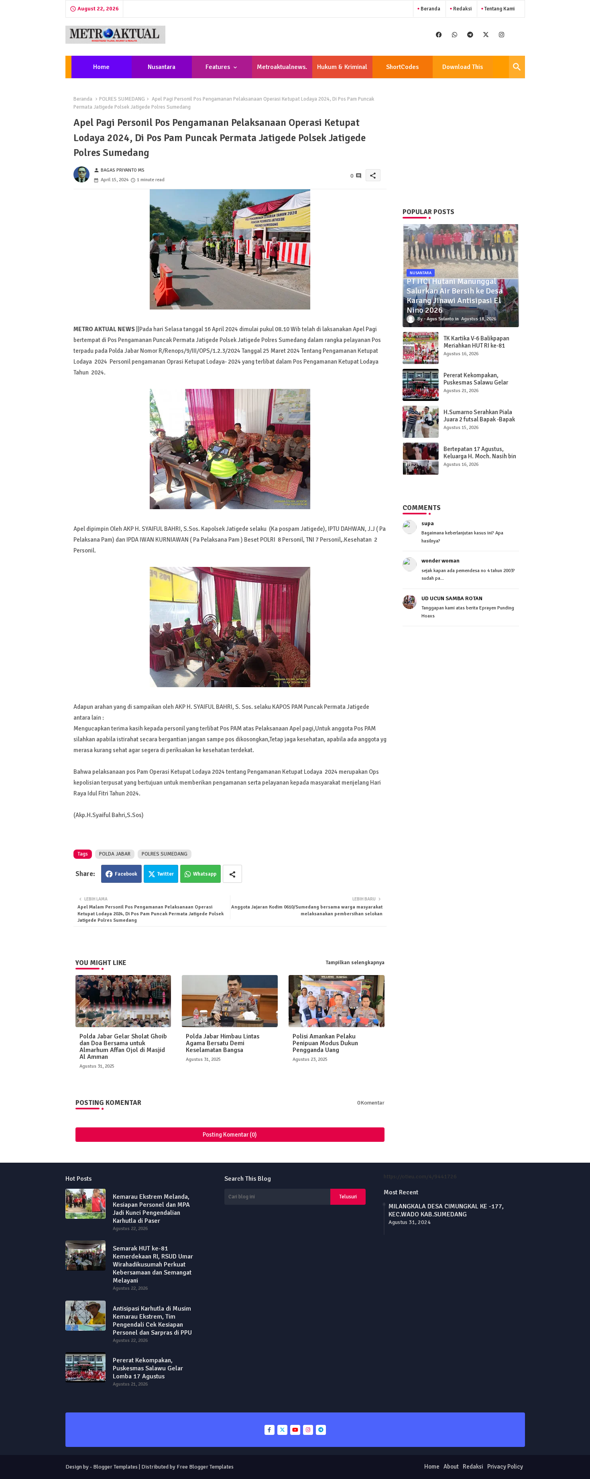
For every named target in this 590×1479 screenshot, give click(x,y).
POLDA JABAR (114, 854)
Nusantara (161, 67)
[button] (517, 67)
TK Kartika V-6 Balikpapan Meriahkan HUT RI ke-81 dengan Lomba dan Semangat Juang (476, 349)
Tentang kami (499, 9)
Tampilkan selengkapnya (355, 962)
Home (101, 67)
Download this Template (462, 70)
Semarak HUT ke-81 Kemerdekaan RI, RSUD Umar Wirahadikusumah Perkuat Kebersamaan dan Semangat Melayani (153, 1264)
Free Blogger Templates (205, 1466)
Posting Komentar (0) (230, 1134)
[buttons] (439, 34)
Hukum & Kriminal (342, 67)
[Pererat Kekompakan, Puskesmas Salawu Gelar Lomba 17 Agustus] (421, 385)
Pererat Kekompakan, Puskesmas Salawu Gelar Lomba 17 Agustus (476, 382)
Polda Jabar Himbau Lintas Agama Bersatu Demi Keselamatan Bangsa (222, 1043)
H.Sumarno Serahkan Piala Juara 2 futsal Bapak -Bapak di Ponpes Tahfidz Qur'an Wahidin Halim (479, 423)
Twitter (165, 874)
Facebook (126, 874)
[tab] (101, 67)
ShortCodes (402, 67)
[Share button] (232, 874)
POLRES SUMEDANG (122, 99)
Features (217, 67)
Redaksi (462, 9)
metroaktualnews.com (282, 70)
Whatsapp (204, 874)
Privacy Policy (505, 1466)
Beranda (429, 9)
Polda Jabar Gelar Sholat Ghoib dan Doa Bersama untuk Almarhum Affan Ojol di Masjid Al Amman (123, 1046)
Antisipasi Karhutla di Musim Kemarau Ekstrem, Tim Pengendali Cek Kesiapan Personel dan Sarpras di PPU (152, 1321)
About (451, 1466)
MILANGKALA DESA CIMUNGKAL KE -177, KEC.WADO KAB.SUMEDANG (446, 1210)
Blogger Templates (115, 1466)
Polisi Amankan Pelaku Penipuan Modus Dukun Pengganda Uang (325, 1043)
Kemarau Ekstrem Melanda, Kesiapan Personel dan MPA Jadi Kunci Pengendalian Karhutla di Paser (151, 1209)
